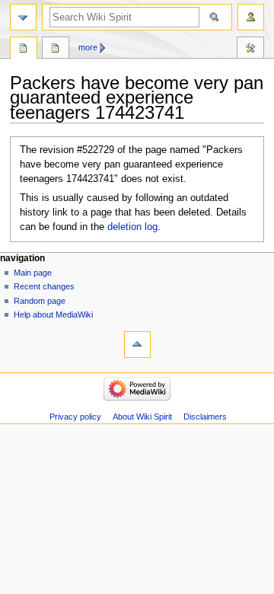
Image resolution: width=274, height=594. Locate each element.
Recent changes (44, 286)
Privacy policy (75, 416)
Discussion (55, 49)
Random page (39, 300)
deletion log (132, 227)
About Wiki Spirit (142, 416)
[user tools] (250, 17)
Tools (250, 49)
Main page (33, 272)
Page (24, 49)
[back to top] (137, 344)
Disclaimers (205, 416)
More (87, 47)
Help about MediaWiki (53, 314)
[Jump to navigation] (23, 17)
